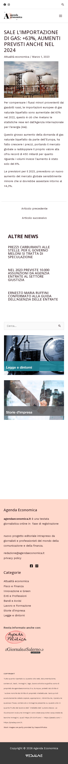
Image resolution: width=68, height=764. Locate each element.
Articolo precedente (34, 208)
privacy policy (12, 558)
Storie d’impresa (14, 610)
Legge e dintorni (14, 615)
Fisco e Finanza (14, 586)
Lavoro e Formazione (17, 605)
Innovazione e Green (17, 591)
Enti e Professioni (15, 596)
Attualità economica (16, 56)
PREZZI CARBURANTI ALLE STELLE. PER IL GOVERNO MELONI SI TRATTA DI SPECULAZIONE (29, 252)
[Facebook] (5, 4)
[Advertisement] (34, 459)
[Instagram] (9, 4)
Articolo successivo (34, 218)
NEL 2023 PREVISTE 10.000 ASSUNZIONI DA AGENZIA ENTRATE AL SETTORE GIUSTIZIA (28, 275)
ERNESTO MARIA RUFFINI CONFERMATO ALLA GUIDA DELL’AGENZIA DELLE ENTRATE (33, 296)
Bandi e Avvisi (12, 600)
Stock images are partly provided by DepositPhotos (25, 727)
